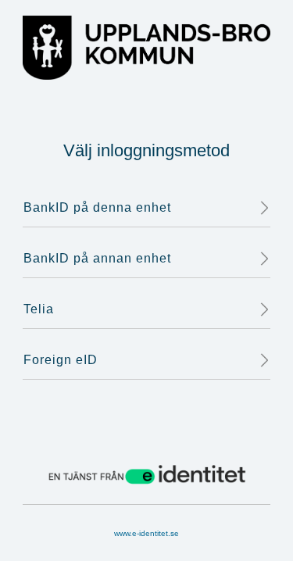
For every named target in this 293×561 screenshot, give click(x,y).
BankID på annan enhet (97, 258)
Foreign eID (60, 359)
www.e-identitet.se (146, 533)
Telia (38, 309)
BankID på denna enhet (97, 207)
